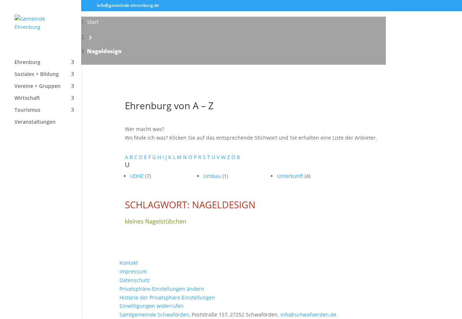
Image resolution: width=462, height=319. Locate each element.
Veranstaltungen (35, 122)
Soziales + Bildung (36, 74)
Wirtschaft (27, 98)
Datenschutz (134, 280)
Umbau (212, 176)
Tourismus (27, 110)
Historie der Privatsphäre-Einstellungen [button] (167, 297)
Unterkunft (291, 176)
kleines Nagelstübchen (155, 221)
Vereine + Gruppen (37, 86)
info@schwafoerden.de (308, 314)
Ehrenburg (27, 62)
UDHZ (137, 176)
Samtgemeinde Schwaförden (154, 314)
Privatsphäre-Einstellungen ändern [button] (161, 288)
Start (93, 21)
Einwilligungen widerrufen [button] (151, 305)
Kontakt (128, 262)
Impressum (133, 271)
